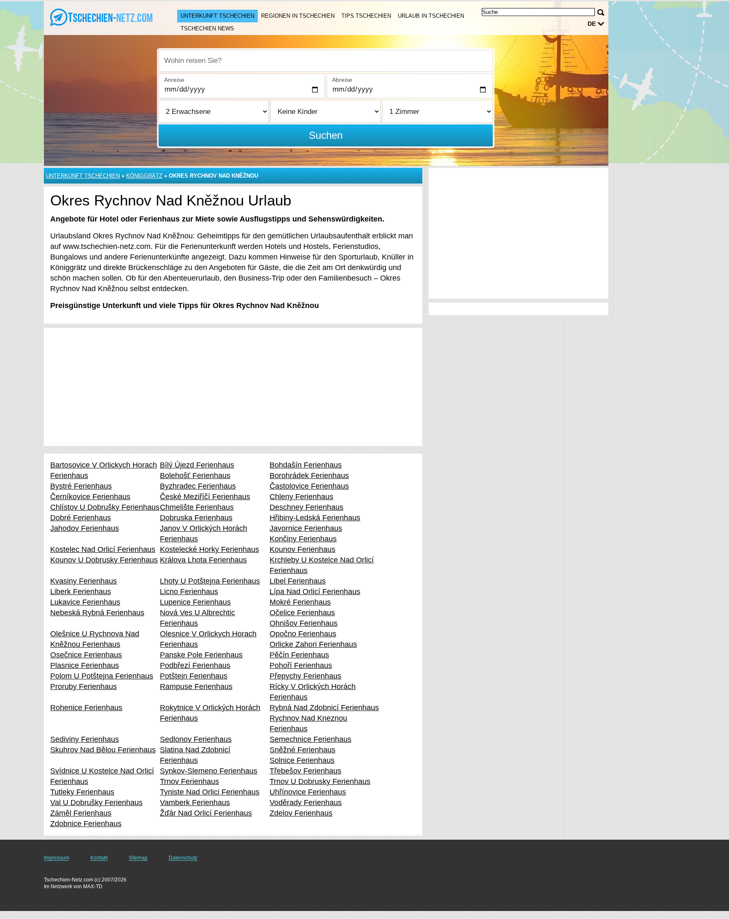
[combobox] (325, 61)
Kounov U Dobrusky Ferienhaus (104, 560)
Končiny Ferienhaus (303, 539)
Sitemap (138, 858)
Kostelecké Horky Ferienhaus (209, 549)
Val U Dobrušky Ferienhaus (96, 802)
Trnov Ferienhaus (189, 781)
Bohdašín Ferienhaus (306, 465)
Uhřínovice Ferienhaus (308, 792)
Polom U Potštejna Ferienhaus (101, 676)
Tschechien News (207, 28)
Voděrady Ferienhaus (306, 802)
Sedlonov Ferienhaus (196, 739)
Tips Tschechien (366, 16)
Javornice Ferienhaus (306, 528)
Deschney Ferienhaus (306, 507)
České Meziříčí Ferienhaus (205, 496)
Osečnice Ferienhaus (86, 655)
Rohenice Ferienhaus (86, 707)
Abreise (342, 79)
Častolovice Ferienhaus (309, 486)
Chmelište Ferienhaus (197, 507)
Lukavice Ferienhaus (85, 602)
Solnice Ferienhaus (302, 760)
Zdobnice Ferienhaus (86, 823)
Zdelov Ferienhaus (301, 813)
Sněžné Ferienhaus (302, 750)
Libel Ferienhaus (298, 581)
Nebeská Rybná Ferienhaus (97, 612)
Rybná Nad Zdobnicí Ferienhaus (324, 707)
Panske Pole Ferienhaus (201, 655)
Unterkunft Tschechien (217, 16)
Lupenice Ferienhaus (195, 602)
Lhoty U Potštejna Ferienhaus (210, 581)
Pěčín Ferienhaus (299, 655)
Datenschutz (183, 858)
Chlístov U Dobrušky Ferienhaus (104, 507)
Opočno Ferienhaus (303, 634)
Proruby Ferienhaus (83, 686)
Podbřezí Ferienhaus (195, 665)
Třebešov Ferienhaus (305, 771)
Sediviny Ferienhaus (84, 739)
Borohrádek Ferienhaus (309, 475)
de (592, 23)
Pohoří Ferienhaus (301, 665)
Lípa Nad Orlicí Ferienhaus (315, 591)
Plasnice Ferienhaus (84, 665)
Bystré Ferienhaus (81, 486)
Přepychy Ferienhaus (305, 676)
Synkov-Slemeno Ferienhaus (208, 771)
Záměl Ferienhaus (80, 813)
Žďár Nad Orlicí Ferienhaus (206, 813)
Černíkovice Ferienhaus (90, 496)
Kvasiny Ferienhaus (83, 581)
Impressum (56, 858)
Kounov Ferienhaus (302, 549)
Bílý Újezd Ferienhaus (197, 465)
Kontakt (99, 858)
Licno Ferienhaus (189, 591)
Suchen (326, 135)
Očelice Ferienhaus (302, 612)
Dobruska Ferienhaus (196, 518)
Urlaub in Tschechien (431, 16)
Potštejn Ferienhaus (193, 676)
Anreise (174, 79)
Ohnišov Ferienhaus (304, 623)
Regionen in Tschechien (298, 16)
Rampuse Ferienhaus (196, 686)
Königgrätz (144, 176)
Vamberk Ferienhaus (195, 802)
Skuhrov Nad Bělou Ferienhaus (103, 750)
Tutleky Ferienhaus (82, 792)
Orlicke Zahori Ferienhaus (313, 644)
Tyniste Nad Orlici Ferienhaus (209, 792)
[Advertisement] (233, 387)
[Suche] (600, 12)
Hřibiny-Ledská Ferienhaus (315, 518)
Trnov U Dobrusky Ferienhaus (320, 781)
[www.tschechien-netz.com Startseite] (102, 17)
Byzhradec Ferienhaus (198, 486)
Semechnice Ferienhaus (310, 739)
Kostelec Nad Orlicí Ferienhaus (102, 549)
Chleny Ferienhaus (301, 496)
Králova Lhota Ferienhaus (203, 560)
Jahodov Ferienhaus (84, 528)
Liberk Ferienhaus (80, 591)
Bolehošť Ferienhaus (195, 475)
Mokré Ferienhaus (300, 602)
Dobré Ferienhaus (80, 518)
